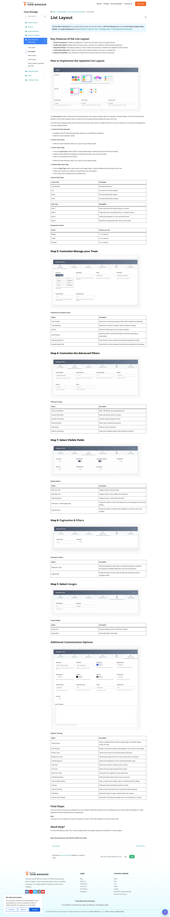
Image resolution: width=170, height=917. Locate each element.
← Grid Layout (55, 846)
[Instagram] (31, 891)
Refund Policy (120, 911)
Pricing (106, 4)
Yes (132, 857)
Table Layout (32, 59)
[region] (23, 903)
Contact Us (128, 4)
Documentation (116, 4)
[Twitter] (35, 891)
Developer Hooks (33, 80)
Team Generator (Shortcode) (33, 41)
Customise (12, 909)
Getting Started (32, 23)
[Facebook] (27, 891)
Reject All (23, 909)
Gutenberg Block (33, 71)
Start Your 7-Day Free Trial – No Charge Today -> (95, 29)
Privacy (112, 911)
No (126, 857)
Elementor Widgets (34, 35)
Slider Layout (32, 55)
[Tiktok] (39, 891)
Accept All (35, 909)
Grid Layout (31, 47)
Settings (30, 27)
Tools (29, 75)
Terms (107, 911)
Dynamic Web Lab (94, 911)
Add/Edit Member (33, 31)
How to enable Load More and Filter (36, 65)
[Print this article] (145, 17)
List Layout (31, 51)
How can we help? (65, 855)
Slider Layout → (141, 846)
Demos (99, 4)
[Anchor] (91, 38)
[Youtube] (43, 891)
